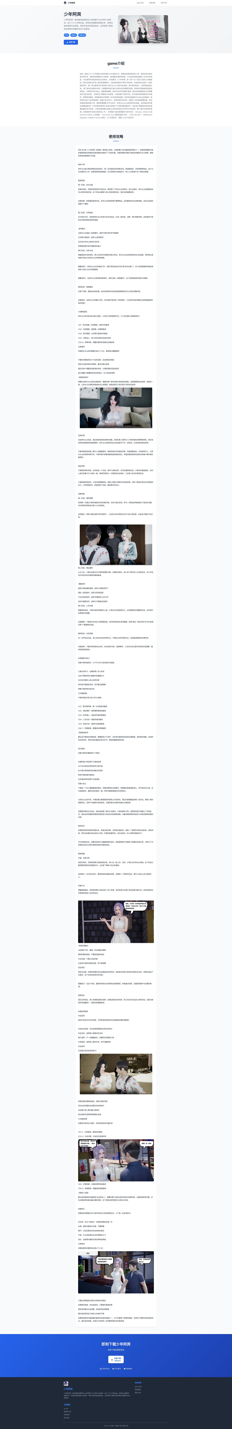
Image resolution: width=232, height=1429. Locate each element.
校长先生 (67, 1418)
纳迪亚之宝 (67, 1411)
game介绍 (140, 3)
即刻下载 (164, 3)
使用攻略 (152, 3)
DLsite (66, 1408)
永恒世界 (67, 1415)
